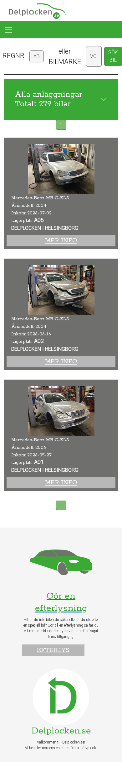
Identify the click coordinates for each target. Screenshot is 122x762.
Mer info (61, 240)
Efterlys (53, 650)
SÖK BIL (113, 56)
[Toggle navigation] (8, 30)
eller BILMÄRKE (65, 56)
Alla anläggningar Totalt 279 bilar (48, 99)
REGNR (13, 56)
